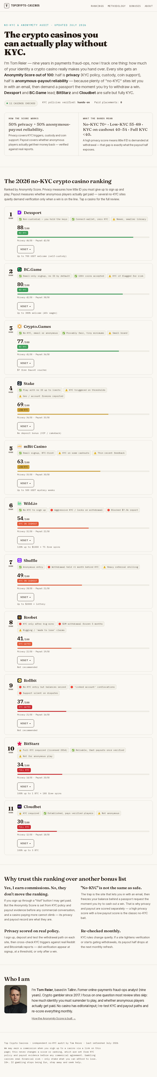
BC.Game (33, 269)
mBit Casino (35, 446)
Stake (29, 383)
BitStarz (31, 743)
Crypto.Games (37, 326)
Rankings (97, 5)
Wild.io (30, 503)
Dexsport (32, 212)
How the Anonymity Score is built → (54, 1018)
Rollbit (30, 680)
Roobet (30, 617)
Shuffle (30, 560)
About (149, 5)
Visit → (25, 249)
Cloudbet (32, 806)
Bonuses (135, 5)
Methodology (117, 5)
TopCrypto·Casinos (23, 5)
